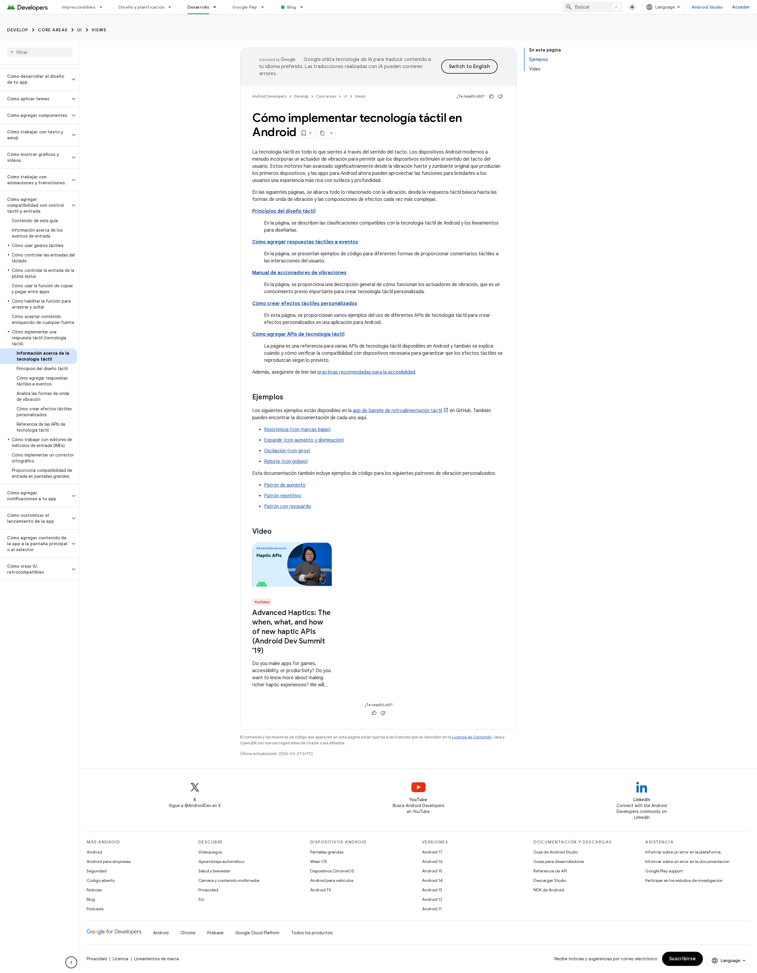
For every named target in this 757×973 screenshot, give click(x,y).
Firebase (215, 932)
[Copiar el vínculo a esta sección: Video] (278, 531)
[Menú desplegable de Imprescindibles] (103, 7)
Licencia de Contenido (471, 737)
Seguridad (96, 871)
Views (99, 30)
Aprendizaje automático (221, 861)
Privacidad (208, 890)
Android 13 (432, 890)
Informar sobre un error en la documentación (687, 861)
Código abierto (101, 880)
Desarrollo (198, 7)
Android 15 (432, 871)
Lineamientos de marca (156, 958)
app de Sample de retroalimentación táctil (397, 411)
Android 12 (432, 899)
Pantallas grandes (326, 852)
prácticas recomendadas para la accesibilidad (366, 372)
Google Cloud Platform (257, 932)
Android (94, 852)
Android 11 (432, 908)
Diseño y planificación (142, 7)
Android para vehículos (331, 880)
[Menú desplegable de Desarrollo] (217, 7)
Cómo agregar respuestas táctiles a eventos (305, 242)
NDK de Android (548, 890)
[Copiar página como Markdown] (322, 133)
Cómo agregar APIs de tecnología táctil (298, 334)
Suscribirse (682, 959)
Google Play (244, 7)
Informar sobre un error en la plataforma (683, 852)
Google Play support (664, 871)
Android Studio (707, 7)
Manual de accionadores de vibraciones (299, 273)
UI (79, 30)
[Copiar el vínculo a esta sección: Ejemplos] (289, 397)
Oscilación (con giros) (287, 451)
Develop (17, 30)
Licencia (120, 958)
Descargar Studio (549, 880)
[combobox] (592, 7)
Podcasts (95, 908)
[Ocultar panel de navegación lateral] (71, 962)
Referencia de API (550, 871)
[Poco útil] (500, 96)
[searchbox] (39, 52)
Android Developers (269, 96)
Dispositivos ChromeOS (332, 871)
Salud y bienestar (214, 871)
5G (201, 899)
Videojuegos (210, 852)
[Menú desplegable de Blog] (304, 7)
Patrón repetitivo (282, 496)
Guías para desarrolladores (558, 861)
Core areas (53, 30)
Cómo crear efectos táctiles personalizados (304, 303)
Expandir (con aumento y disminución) (304, 440)
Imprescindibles (79, 7)
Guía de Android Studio (555, 852)
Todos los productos (311, 932)
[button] (35, 79)
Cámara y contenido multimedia (228, 880)
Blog (291, 7)
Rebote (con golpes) (286, 461)
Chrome (187, 932)
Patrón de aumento (284, 485)
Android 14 (432, 880)
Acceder (741, 7)
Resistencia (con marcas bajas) (297, 430)
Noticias (94, 890)
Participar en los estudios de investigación (684, 880)
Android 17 (432, 852)
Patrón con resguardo (287, 506)
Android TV (320, 890)
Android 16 (432, 861)
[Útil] (491, 96)
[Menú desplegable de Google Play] (265, 7)
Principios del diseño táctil (284, 211)
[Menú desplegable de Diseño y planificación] (172, 7)
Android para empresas (109, 861)
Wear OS (318, 861)
